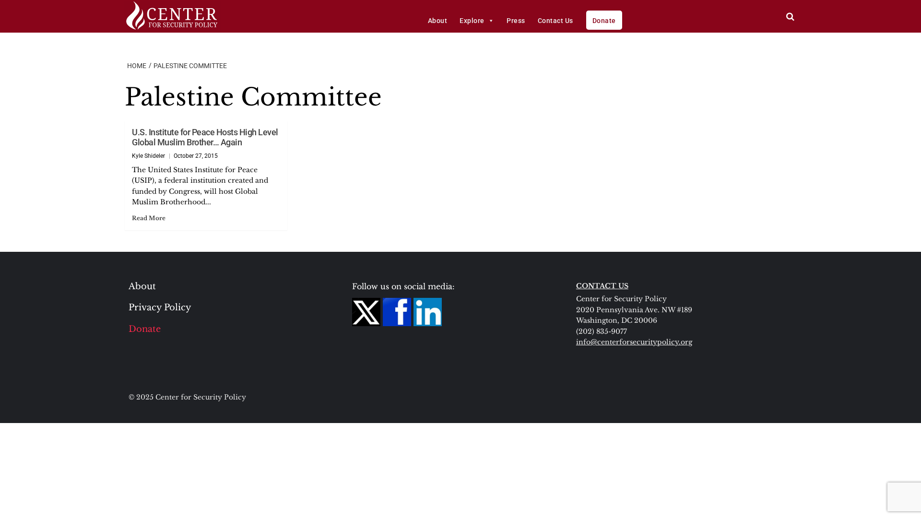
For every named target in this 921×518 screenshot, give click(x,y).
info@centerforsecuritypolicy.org (634, 342)
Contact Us (555, 20)
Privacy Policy (160, 307)
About (438, 20)
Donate (604, 20)
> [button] (790, 16)
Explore (472, 20)
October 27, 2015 (196, 156)
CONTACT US (602, 286)
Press (516, 20)
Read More (148, 218)
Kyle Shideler (148, 156)
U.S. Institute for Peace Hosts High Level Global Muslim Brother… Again (205, 137)
